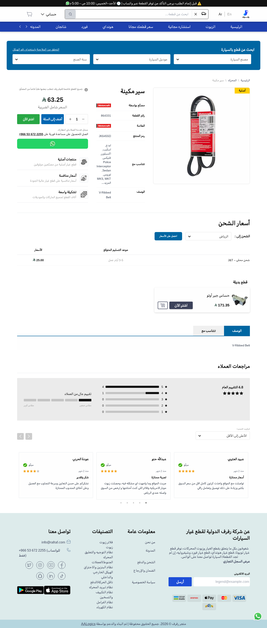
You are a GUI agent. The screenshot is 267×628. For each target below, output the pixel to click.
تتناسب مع (138, 164)
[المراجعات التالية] (28, 436)
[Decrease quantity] (83, 119)
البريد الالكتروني (242, 573)
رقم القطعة (138, 115)
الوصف (141, 192)
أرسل (180, 581)
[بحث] (70, 14)
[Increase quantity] (70, 119)
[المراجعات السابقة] (20, 436)
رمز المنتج (139, 136)
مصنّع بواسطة (137, 105)
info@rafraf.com (53, 542)
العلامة (141, 125)
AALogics (88, 624)
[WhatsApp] (52, 144)
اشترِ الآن (28, 119)
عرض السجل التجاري (236, 561)
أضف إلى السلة (52, 119)
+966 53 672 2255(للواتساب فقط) (39, 553)
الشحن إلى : (242, 236)
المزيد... (106, 183)
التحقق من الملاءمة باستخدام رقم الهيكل (36, 49)
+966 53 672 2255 (31, 134)
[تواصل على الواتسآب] (258, 619)
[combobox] (228, 236)
